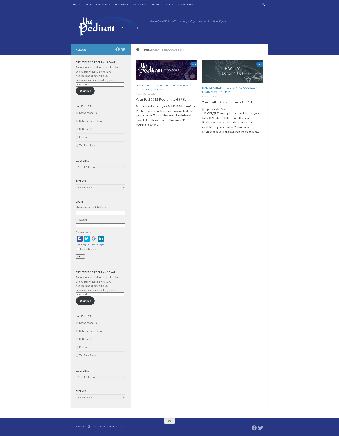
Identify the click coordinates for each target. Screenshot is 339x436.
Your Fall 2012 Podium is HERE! (227, 102)
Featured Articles (146, 85)
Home (77, 4)
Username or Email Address (91, 207)
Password (81, 219)
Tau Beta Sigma (87, 145)
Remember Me (88, 249)
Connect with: (83, 232)
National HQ (185, 4)
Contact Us (140, 4)
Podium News (143, 89)
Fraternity (165, 85)
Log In (80, 256)
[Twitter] (123, 49)
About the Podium (96, 4)
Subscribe (85, 90)
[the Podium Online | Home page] (111, 26)
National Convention (90, 121)
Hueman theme (116, 426)
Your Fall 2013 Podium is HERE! (161, 99)
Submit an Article (162, 4)
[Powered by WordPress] (89, 426)
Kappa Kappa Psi (88, 113)
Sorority (158, 89)
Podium (83, 137)
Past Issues (122, 4)
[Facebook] (117, 49)
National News (181, 85)
